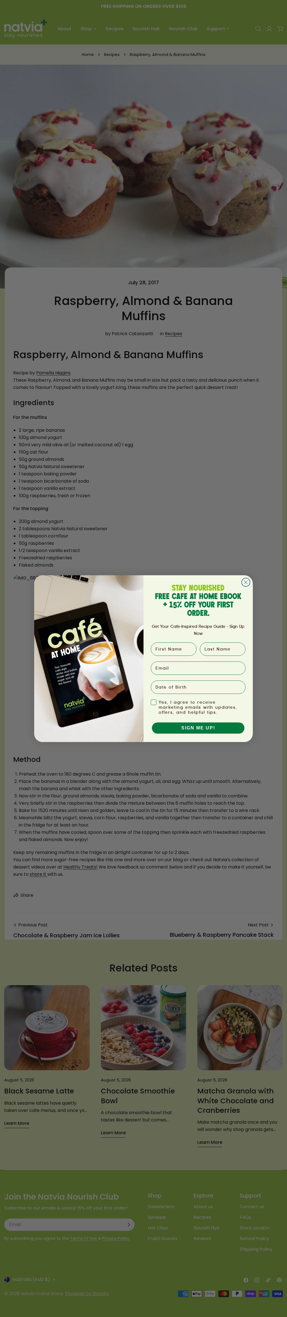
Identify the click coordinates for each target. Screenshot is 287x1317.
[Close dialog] (246, 582)
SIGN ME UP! (198, 728)
